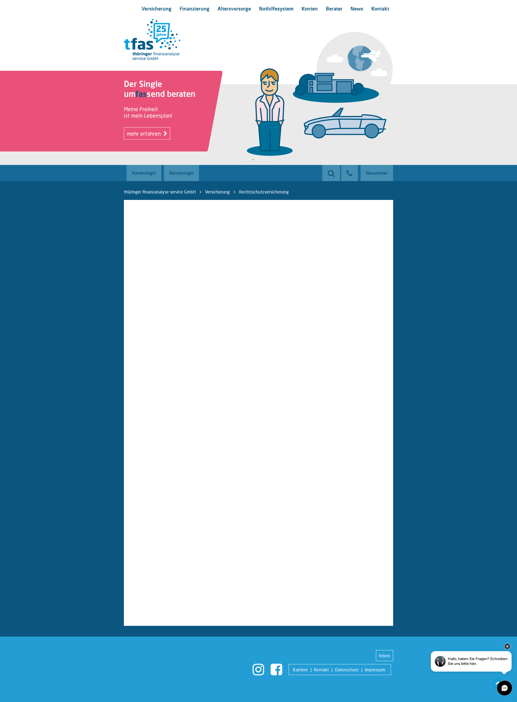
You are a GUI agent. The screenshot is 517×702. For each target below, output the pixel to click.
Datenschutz (347, 669)
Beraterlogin (181, 172)
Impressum (375, 669)
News (357, 9)
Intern (384, 655)
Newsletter (377, 172)
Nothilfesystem (276, 9)
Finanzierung (194, 9)
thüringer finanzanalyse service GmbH (160, 191)
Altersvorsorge (234, 9)
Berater (334, 9)
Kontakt (380, 9)
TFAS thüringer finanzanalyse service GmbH (152, 39)
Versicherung (157, 9)
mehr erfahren (144, 133)
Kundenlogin (144, 172)
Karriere (300, 669)
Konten (310, 9)
